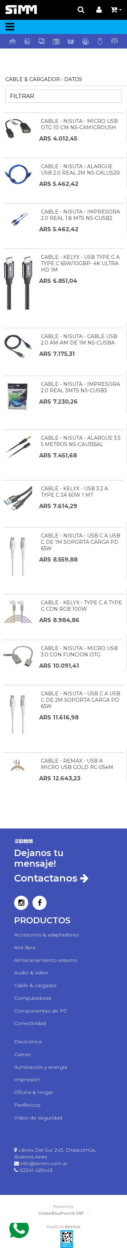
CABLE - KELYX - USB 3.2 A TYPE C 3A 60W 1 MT (74, 491)
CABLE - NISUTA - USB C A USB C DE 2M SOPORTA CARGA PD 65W (80, 700)
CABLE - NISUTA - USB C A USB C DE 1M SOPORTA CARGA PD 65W (80, 542)
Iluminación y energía (40, 1067)
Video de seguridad (38, 1118)
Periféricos (27, 1105)
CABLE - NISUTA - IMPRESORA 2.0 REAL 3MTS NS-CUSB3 (80, 387)
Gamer (22, 1054)
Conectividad (30, 1023)
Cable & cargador (35, 985)
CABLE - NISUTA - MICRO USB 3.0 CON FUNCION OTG (79, 651)
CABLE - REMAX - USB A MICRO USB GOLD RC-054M (77, 764)
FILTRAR (21, 96)
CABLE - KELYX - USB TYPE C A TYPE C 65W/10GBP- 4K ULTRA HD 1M (80, 263)
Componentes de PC (40, 1011)
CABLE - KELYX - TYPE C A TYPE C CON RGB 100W (81, 605)
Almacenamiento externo (45, 960)
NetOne (63, 1227)
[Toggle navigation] (10, 27)
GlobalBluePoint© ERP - (63, 1213)
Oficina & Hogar (33, 1092)
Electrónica (28, 1041)
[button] (116, 10)
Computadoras (32, 998)
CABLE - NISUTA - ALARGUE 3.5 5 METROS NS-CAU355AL (80, 441)
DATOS (73, 79)
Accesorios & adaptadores (46, 934)
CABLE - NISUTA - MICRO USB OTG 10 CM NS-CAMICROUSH (79, 124)
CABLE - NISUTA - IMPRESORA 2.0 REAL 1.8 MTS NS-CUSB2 (80, 215)
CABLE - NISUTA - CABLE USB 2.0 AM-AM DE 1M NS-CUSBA (79, 339)
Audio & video (31, 972)
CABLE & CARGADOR (32, 79)
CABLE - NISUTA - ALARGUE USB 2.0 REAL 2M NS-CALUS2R (80, 169)
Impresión (27, 1079)
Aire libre (25, 947)
